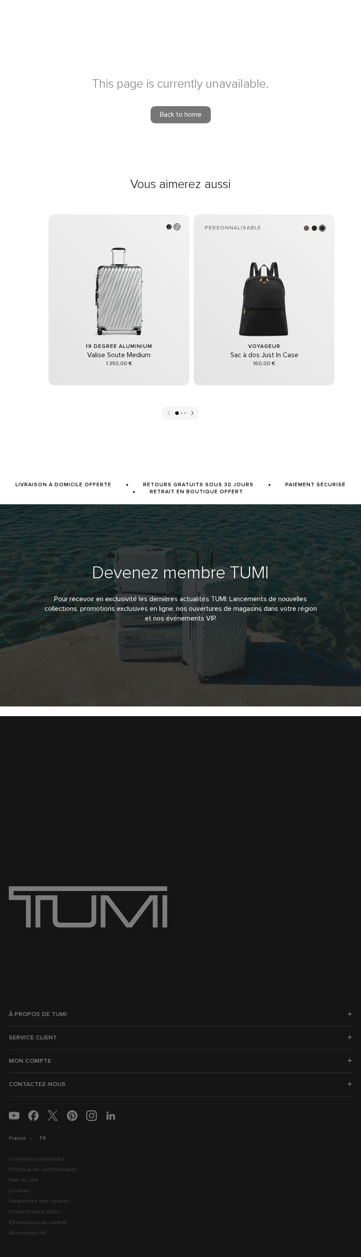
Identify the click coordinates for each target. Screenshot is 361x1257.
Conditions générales (36, 1159)
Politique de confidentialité (43, 1169)
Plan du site (23, 1180)
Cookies (19, 1191)
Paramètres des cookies (39, 1201)
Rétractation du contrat (37, 1222)
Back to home (181, 114)
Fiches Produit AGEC (34, 1212)
